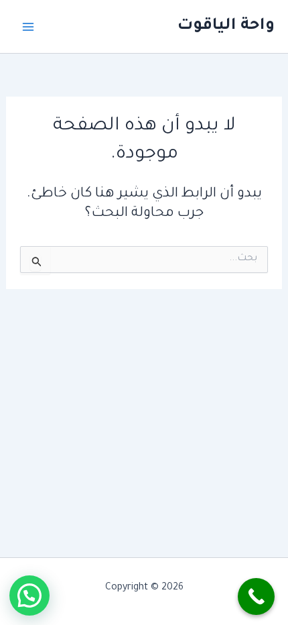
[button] (29, 595)
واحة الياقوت (226, 26)
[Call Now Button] (256, 596)
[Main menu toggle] (28, 27)
